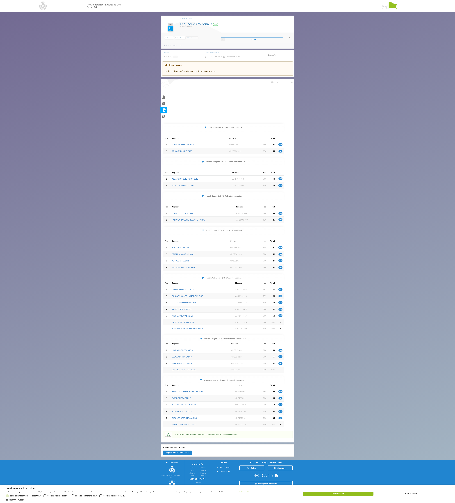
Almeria (192, 473)
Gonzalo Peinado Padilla (184, 289)
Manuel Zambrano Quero (184, 424)
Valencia (197, 482)
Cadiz (192, 470)
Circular (253, 39)
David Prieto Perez (181, 398)
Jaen (192, 476)
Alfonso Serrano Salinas (184, 418)
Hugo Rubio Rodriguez (183, 322)
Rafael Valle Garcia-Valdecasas (187, 391)
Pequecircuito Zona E (196, 24)
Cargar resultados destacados (177, 453)
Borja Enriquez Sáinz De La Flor (187, 296)
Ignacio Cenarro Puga (183, 144)
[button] (128, 500)
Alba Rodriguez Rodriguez (185, 179)
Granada (203, 476)
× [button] (452, 487)
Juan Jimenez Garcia (182, 411)
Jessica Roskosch (180, 261)
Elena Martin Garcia (182, 357)
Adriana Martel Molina (183, 267)
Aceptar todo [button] (338, 494)
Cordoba (203, 468)
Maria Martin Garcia (182, 363)
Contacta (281, 468)
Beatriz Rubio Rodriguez (184, 370)
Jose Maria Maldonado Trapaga (187, 328)
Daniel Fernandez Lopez (184, 302)
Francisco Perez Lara (182, 213)
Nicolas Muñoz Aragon (183, 316)
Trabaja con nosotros (267, 483)
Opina (253, 468)
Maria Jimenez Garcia (182, 350)
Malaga (203, 473)
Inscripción (272, 55)
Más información (244, 492)
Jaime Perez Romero (181, 309)
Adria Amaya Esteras (182, 151)
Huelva (203, 470)
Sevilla (192, 468)
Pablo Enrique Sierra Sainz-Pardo (188, 220)
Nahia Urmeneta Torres (183, 185)
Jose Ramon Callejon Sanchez (186, 405)
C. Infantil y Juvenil (192, 37)
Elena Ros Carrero (181, 247)
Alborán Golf (186, 18)
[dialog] (227, 494)
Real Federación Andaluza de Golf (171, 476)
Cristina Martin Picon (183, 254)
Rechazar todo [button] (411, 494)
